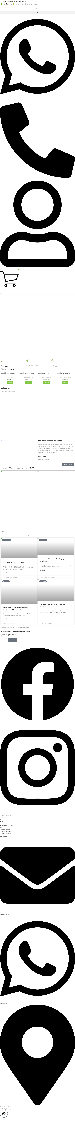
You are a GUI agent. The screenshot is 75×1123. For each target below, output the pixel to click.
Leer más (10, 382)
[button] (37, 12)
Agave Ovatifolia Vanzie (65, 377)
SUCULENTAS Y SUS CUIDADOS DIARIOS (18, 562)
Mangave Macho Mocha (46, 377)
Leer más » (5, 573)
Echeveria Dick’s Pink (28, 377)
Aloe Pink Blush (10, 377)
